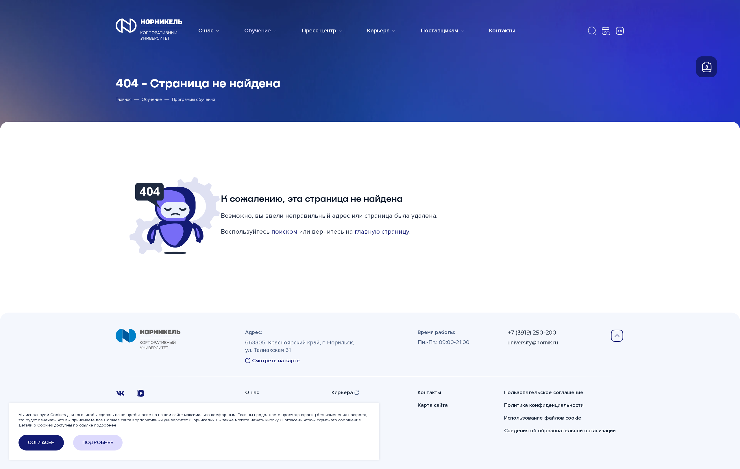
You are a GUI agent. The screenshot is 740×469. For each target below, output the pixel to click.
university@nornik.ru (533, 342)
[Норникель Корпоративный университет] (149, 29)
